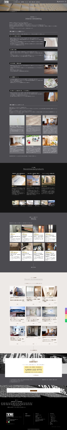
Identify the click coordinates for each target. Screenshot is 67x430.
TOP (26, 414)
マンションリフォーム (53, 420)
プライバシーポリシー (54, 426)
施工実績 (51, 423)
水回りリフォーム (16, 252)
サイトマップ (58, 426)
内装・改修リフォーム (48, 252)
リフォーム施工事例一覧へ (33, 350)
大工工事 (12, 252)
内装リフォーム (53, 419)
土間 (16, 253)
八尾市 (14, 253)
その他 (35, 252)
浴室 (28, 253)
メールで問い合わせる (36, 375)
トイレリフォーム (53, 418)
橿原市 (51, 253)
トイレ (49, 253)
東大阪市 (26, 253)
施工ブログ (51, 424)
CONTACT (27, 415)
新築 (50, 422)
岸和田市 (41, 253)
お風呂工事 (12, 253)
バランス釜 (38, 253)
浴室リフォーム (53, 417)
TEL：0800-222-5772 (10, 420)
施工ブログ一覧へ (33, 267)
